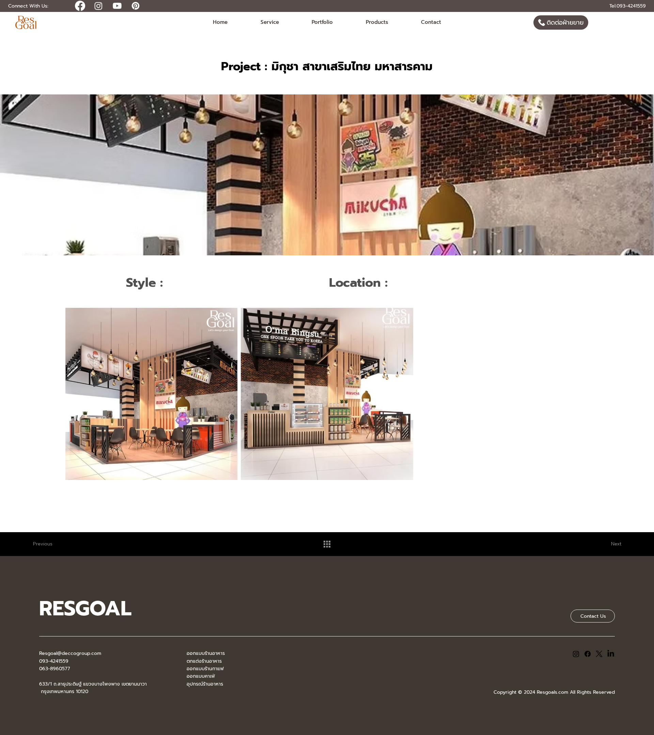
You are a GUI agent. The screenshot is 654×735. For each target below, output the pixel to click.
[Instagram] (576, 654)
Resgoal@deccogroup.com (70, 653)
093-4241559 (53, 661)
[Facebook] (587, 654)
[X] (599, 654)
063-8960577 (54, 668)
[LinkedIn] (611, 654)
